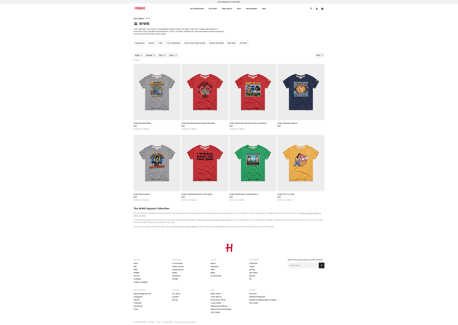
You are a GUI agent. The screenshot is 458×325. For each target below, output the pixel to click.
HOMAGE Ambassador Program (263, 300)
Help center (216, 294)
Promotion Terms (218, 300)
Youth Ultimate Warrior (287, 123)
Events (151, 43)
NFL (135, 266)
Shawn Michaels (216, 43)
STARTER (253, 263)
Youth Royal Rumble (142, 123)
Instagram (138, 297)
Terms (158, 322)
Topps (252, 266)
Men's (213, 263)
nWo (161, 43)
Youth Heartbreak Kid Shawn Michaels (198, 123)
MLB (135, 263)
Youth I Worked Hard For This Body (197, 194)
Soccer (137, 276)
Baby (213, 273)
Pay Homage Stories (142, 294)
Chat (136, 309)
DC (250, 279)
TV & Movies (177, 263)
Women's (215, 266)
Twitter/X (137, 303)
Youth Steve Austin (142, 194)
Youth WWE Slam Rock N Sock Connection (248, 123)
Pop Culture (139, 18)
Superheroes (177, 270)
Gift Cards (253, 303)
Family (175, 279)
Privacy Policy (168, 322)
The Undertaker (173, 43)
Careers (175, 297)
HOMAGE (143, 322)
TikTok (137, 300)
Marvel (252, 276)
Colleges (137, 279)
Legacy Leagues (141, 282)
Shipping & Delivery (219, 306)
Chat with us (216, 297)
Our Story (176, 294)
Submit (321, 265)
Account (253, 294)
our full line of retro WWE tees (183, 227)
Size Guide (215, 312)
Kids (212, 270)
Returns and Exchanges (221, 309)
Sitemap (151, 322)
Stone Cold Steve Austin (195, 43)
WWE (174, 273)
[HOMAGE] (140, 8)
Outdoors (176, 276)
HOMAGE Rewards (257, 297)
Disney (252, 270)
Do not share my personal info (185, 322)
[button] (322, 8)
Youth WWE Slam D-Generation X (243, 194)
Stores (175, 300)
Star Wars (253, 273)
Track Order (216, 303)
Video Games (178, 266)
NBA (135, 270)
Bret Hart (232, 43)
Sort (318, 55)
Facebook (138, 306)
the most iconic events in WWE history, (215, 220)
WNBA (136, 273)
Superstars (140, 43)
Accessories (216, 276)
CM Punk (243, 43)
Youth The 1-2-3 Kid (285, 194)
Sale (264, 9)
